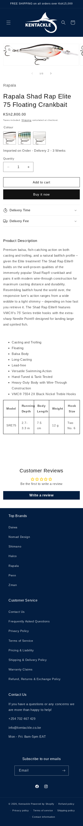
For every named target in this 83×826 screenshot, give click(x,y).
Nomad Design (19, 537)
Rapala (14, 565)
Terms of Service (21, 640)
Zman (13, 585)
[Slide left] (32, 73)
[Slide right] (51, 73)
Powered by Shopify (42, 804)
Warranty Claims (21, 669)
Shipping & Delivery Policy (28, 660)
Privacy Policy (19, 631)
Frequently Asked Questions (29, 621)
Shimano (15, 546)
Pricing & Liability (21, 650)
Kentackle (24, 804)
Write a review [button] (41, 495)
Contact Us (17, 611)
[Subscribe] (64, 771)
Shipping (26, 120)
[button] (8, 22)
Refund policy (66, 804)
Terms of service (43, 810)
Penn (12, 575)
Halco (13, 556)
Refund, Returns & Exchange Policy (35, 679)
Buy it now (41, 194)
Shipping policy (66, 810)
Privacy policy (20, 810)
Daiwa (13, 527)
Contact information (43, 817)
